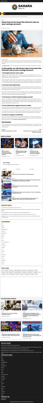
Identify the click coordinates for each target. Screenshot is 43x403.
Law (2, 249)
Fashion (2, 234)
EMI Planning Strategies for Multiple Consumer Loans (21, 152)
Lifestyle (3, 251)
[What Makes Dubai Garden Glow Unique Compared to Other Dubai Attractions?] (6, 186)
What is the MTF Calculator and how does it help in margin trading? (7, 153)
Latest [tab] (4, 169)
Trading (2, 262)
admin (9, 28)
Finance (3, 149)
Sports (2, 258)
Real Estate (3, 254)
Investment (3, 245)
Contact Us (3, 399)
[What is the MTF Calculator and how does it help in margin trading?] (7, 143)
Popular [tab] (18, 169)
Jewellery (3, 247)
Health (2, 240)
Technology (3, 260)
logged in (9, 164)
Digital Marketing (4, 229)
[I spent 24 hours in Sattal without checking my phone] (6, 174)
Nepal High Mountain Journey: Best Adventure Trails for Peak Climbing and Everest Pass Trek (18, 214)
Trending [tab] (32, 169)
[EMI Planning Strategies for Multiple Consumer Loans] (21, 143)
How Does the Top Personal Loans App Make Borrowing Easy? (35, 152)
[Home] (2, 13)
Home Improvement (5, 242)
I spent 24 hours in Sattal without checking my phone (23, 174)
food (2, 238)
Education (3, 231)
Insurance (3, 243)
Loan (2, 252)
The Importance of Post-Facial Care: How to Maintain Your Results (32, 131)
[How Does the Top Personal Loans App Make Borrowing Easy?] (35, 143)
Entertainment (4, 233)
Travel (13, 172)
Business (13, 178)
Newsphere (25, 401)
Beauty (2, 225)
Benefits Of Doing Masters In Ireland (9, 130)
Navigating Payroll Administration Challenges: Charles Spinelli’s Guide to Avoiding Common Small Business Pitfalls (26, 180)
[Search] (41, 14)
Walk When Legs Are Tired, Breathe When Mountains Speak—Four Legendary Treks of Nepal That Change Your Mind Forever (25, 199)
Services (3, 256)
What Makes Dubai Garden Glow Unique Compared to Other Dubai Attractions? (15, 212)
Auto (2, 223)
